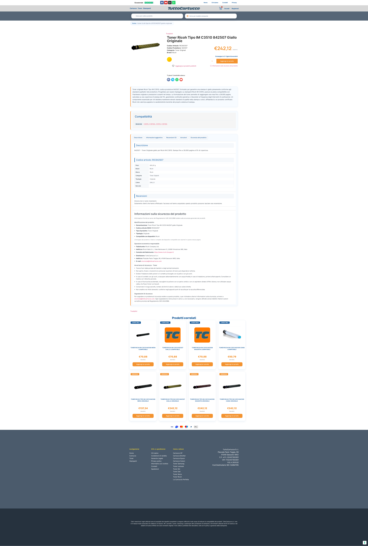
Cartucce (133, 8)
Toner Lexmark (178, 466)
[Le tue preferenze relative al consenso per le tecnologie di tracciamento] (364, 542)
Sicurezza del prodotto (198, 137)
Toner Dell (176, 472)
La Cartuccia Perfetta (181, 479)
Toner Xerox (177, 474)
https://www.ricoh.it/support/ (164, 252)
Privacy (234, 2)
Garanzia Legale (157, 458)
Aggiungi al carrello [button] (143, 364)
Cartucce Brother (179, 456)
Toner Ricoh (177, 477)
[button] (168, 79)
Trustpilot (169, 34)
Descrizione (138, 137)
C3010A (152, 124)
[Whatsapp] (173, 2)
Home (205, 2)
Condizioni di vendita (159, 456)
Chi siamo (215, 2)
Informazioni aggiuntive (154, 137)
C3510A (164, 124)
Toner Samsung (178, 464)
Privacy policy (156, 461)
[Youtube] (166, 2)
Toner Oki (176, 469)
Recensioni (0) (171, 137)
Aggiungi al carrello (227, 61)
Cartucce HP (177, 453)
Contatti (225, 2)
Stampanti (147, 8)
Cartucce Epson (179, 458)
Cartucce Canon (179, 461)
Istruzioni (183, 137)
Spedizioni (155, 469)
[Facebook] (162, 2)
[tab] (138, 138)
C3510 (158, 124)
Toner (140, 8)
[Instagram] (170, 2)
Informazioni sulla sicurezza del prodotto (224, 66)
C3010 (146, 124)
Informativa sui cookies (159, 464)
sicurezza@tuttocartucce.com (151, 261)
